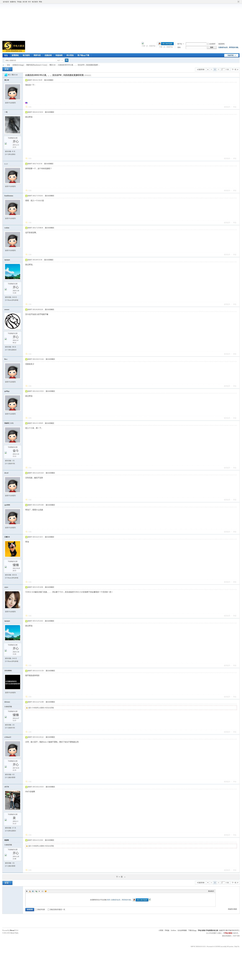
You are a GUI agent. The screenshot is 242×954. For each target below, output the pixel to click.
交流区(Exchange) (18, 65)
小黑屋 (161, 930)
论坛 (6, 55)
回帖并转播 (41, 909)
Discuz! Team (14, 933)
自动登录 (212, 44)
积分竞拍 (70, 55)
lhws (5, 359)
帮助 (40, 2)
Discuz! (12, 930)
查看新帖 (15, 55)
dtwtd (6, 473)
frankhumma (8, 196)
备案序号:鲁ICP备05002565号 (229, 930)
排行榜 (25, 2)
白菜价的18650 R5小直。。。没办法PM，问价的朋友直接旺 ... (79, 65)
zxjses (6, 587)
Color (30, 891)
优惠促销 (48, 55)
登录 (108, 900)
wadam (6, 228)
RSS (29, 2)
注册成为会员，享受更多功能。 (229, 47)
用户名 (179, 44)
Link (36, 891)
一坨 (5, 112)
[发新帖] (7, 69)
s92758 (6, 787)
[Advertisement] (121, 22)
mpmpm (7, 260)
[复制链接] (87, 75)
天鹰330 (7, 537)
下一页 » (121, 877)
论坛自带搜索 (182, 930)
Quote (39, 891)
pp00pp (6, 391)
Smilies (45, 891)
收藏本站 (13, 2)
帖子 (58, 60)
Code (42, 891)
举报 (234, 107)
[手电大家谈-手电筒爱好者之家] (13, 52)
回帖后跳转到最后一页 (57, 909)
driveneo (7, 702)
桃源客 (6, 840)
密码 (178, 47)
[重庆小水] (5, 75)
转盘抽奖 (59, 55)
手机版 (19, 2)
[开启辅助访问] (236, 2)
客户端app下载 (83, 55)
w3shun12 (7, 737)
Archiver (173, 930)
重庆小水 (53, 65)
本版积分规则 (232, 909)
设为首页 (6, 2)
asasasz (6, 309)
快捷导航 (231, 55)
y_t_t (6, 164)
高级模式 (211, 891)
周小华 (6, 80)
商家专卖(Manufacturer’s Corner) (36, 65)
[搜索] (66, 60)
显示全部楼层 (48, 80)
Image (33, 891)
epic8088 (7, 505)
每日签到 (35, 2)
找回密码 (221, 44)
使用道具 (227, 107)
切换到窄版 (238, 2)
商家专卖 (37, 55)
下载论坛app (192, 930)
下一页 (234, 69)
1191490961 (8, 671)
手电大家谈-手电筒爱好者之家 (3, 65)
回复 (30, 107)
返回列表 (201, 69)
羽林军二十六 (8, 423)
